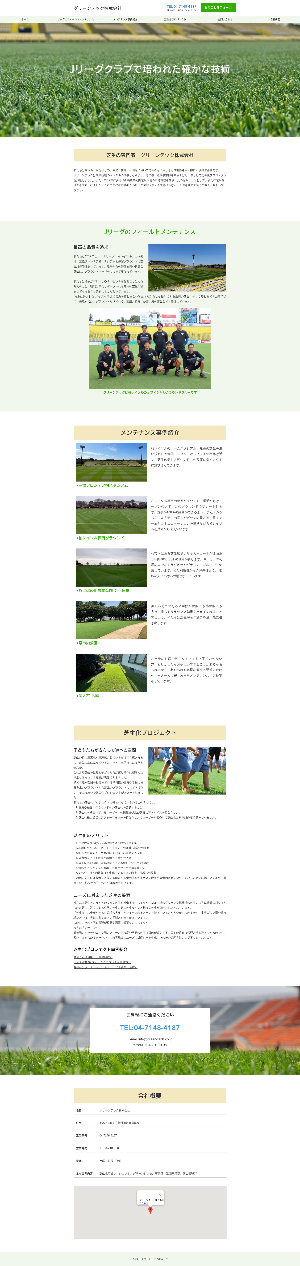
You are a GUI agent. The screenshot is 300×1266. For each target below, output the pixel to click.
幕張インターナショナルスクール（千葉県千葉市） (106, 967)
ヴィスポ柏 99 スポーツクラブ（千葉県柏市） (102, 962)
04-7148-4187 (157, 1028)
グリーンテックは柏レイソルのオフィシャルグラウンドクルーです (150, 392)
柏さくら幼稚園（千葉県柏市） (93, 957)
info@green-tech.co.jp (155, 1039)
